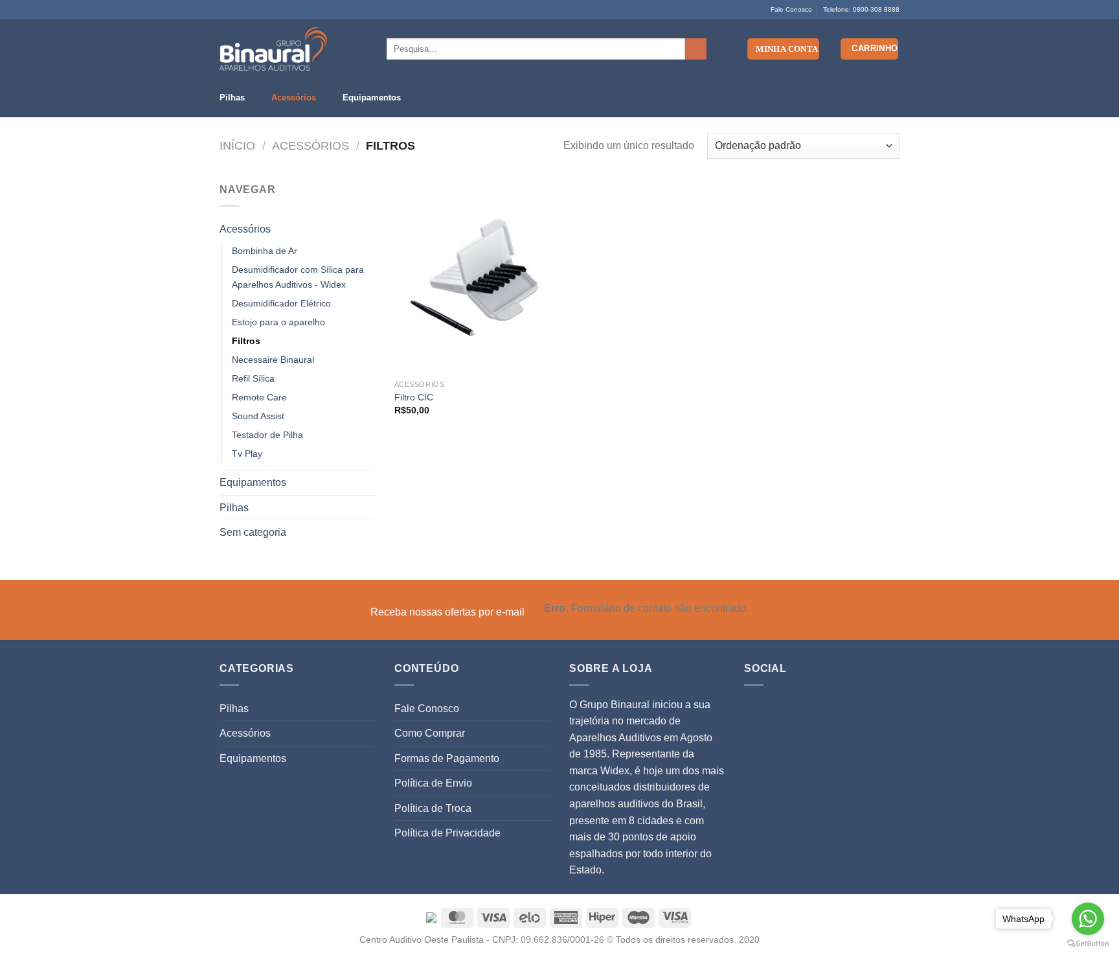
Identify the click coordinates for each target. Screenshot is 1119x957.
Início (237, 145)
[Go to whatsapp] (1088, 919)
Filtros (246, 341)
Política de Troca (432, 808)
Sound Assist (258, 416)
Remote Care (259, 397)
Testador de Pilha (267, 435)
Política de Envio (433, 783)
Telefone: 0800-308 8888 (861, 9)
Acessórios (293, 97)
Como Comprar (429, 733)
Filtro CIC (413, 397)
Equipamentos (372, 97)
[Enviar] (695, 49)
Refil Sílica (253, 378)
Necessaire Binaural (273, 359)
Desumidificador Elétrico (281, 303)
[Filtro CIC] (474, 277)
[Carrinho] (870, 49)
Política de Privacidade (447, 832)
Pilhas (232, 97)
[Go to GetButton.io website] (1088, 944)
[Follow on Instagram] (238, 9)
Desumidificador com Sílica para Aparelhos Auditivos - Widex (298, 277)
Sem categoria (253, 532)
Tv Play (247, 453)
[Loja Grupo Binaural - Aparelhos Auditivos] (273, 49)
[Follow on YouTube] (250, 9)
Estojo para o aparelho (278, 322)
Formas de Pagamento (446, 758)
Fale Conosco (791, 9)
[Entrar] (783, 49)
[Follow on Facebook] (226, 9)
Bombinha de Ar (264, 251)
